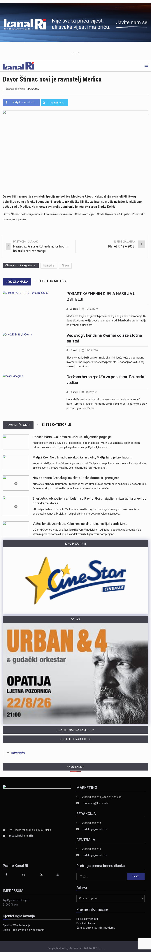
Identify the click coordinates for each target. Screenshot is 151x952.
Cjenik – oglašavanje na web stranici (24, 929)
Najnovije (48, 265)
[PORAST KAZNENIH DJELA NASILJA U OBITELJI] (32, 309)
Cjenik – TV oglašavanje (16, 925)
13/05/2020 (91, 350)
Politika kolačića (85, 923)
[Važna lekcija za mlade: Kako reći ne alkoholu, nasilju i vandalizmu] (16, 528)
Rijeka (65, 265)
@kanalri (17, 753)
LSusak (74, 308)
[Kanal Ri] (18, 65)
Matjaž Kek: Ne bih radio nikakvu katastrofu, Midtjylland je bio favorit (82, 457)
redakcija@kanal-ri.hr (21, 835)
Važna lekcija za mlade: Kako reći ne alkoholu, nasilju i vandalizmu (80, 524)
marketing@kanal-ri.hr (96, 803)
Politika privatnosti (87, 918)
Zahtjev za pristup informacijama (95, 927)
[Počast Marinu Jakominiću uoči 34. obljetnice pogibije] (16, 442)
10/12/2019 (91, 308)
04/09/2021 (91, 392)
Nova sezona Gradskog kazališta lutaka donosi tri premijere (76, 478)
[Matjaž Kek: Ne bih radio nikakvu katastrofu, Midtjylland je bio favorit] (16, 462)
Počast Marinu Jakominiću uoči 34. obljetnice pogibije (72, 437)
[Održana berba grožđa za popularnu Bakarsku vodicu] (32, 392)
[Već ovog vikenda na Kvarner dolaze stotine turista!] (32, 351)
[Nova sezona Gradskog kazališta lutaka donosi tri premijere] (16, 482)
